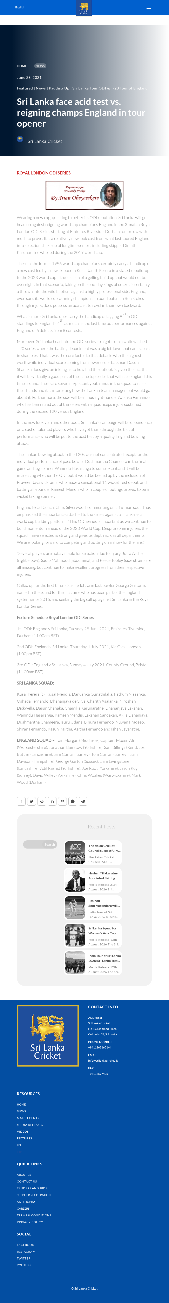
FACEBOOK (25, 1245)
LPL (19, 1145)
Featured (25, 88)
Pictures (24, 1138)
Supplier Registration (34, 1195)
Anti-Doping (26, 1201)
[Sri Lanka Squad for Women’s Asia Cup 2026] (75, 935)
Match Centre (29, 1118)
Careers (23, 1208)
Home (21, 1104)
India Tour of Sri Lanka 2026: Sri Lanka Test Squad (104, 958)
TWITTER (24, 1258)
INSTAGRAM (26, 1251)
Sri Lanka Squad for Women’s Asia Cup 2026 (102, 931)
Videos (23, 1131)
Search (50, 844)
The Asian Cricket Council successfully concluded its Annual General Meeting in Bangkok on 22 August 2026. (104, 848)
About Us (24, 1174)
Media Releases (30, 1124)
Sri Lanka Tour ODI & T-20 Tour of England (110, 88)
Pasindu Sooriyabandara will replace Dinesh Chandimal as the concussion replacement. (102, 903)
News (41, 88)
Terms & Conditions (34, 1215)
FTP (19, 1152)
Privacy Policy (30, 1222)
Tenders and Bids (32, 1188)
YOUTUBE (24, 1265)
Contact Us (27, 1181)
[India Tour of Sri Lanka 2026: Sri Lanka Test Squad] (75, 962)
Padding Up (59, 88)
